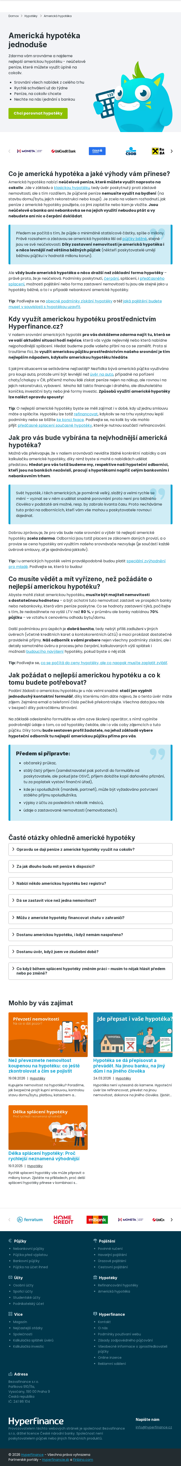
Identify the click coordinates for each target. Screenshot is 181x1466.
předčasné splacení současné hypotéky (55, 425)
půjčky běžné (134, 238)
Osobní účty (23, 1285)
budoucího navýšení (45, 651)
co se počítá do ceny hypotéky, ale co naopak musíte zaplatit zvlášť (104, 663)
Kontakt (104, 1322)
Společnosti (22, 1334)
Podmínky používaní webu (119, 1334)
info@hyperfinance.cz (154, 1427)
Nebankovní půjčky (28, 1248)
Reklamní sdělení (112, 1363)
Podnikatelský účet (28, 1303)
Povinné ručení (110, 1248)
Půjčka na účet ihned (30, 1267)
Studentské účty (26, 1297)
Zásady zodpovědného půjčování (125, 1340)
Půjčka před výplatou (30, 1254)
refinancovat (86, 414)
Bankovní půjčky (26, 1261)
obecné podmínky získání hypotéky (79, 301)
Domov (13, 16)
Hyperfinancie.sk (55, 1459)
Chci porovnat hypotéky (38, 113)
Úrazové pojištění (112, 1261)
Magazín (20, 1322)
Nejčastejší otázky (28, 1328)
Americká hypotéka (114, 1291)
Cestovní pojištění (113, 1267)
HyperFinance (32, 1454)
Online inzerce (110, 1357)
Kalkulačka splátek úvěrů (33, 1340)
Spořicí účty (23, 1291)
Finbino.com (83, 1459)
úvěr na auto (101, 374)
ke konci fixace (70, 419)
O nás (103, 1328)
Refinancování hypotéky (118, 1285)
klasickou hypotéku (72, 187)
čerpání (111, 278)
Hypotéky (31, 16)
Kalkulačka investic (28, 1346)
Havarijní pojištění (112, 1254)
